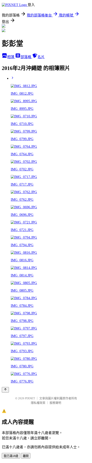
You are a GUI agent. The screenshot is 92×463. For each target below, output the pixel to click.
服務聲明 (55, 402)
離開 (26, 456)
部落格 (26, 57)
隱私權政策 (38, 402)
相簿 (11, 57)
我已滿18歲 (11, 456)
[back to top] (5, 390)
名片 (41, 57)
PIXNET (30, 398)
